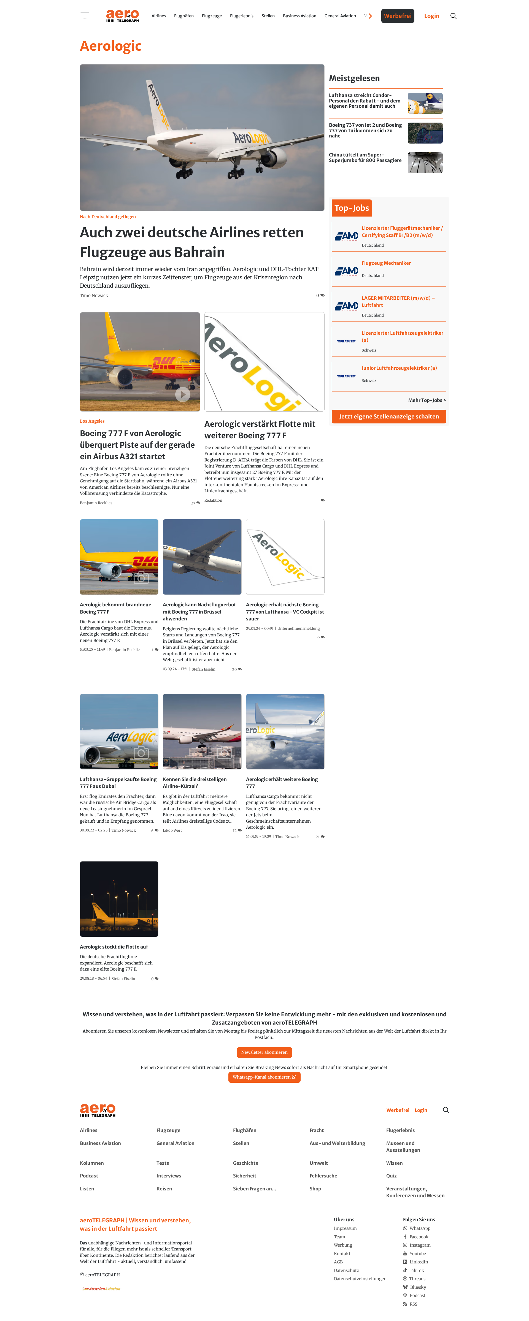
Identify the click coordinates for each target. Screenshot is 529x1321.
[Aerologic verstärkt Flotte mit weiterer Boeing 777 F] (264, 408)
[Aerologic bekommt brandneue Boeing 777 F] (119, 586)
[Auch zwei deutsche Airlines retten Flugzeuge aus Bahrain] (202, 181)
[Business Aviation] (111, 1147)
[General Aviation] (187, 1147)
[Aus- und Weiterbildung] (341, 1147)
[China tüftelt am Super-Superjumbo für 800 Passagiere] (386, 163)
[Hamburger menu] (85, 16)
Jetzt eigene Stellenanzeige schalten (389, 416)
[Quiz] (417, 1176)
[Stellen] (264, 1147)
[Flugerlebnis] (417, 1130)
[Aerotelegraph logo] (122, 15)
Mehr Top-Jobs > (427, 400)
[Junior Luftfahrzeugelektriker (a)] (389, 376)
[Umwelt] (341, 1163)
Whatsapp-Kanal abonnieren (262, 1077)
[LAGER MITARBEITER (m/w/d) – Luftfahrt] (389, 306)
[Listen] (111, 1192)
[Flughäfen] (264, 1130)
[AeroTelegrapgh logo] (98, 1110)
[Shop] (341, 1192)
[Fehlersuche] (341, 1176)
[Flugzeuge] (187, 1130)
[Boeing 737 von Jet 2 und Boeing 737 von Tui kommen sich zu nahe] (386, 133)
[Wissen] (417, 1163)
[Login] (421, 1110)
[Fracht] (341, 1130)
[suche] (453, 16)
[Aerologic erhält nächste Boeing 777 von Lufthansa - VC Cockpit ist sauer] (285, 579)
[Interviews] (187, 1176)
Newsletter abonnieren (264, 1052)
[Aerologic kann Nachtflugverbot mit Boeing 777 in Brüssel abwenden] (202, 595)
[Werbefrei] (398, 1110)
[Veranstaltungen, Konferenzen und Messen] (417, 1192)
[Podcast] (111, 1176)
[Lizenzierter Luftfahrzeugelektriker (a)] (389, 341)
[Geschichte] (264, 1163)
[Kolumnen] (111, 1163)
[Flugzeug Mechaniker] (389, 271)
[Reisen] (187, 1192)
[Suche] (446, 1110)
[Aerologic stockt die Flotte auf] (119, 921)
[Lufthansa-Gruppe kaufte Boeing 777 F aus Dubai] (119, 764)
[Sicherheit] (264, 1176)
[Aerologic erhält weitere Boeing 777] (285, 767)
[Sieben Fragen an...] (264, 1192)
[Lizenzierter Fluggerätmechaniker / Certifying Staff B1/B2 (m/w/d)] (389, 236)
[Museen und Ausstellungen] (417, 1147)
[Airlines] (111, 1130)
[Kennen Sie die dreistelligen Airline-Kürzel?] (202, 764)
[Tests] (187, 1163)
